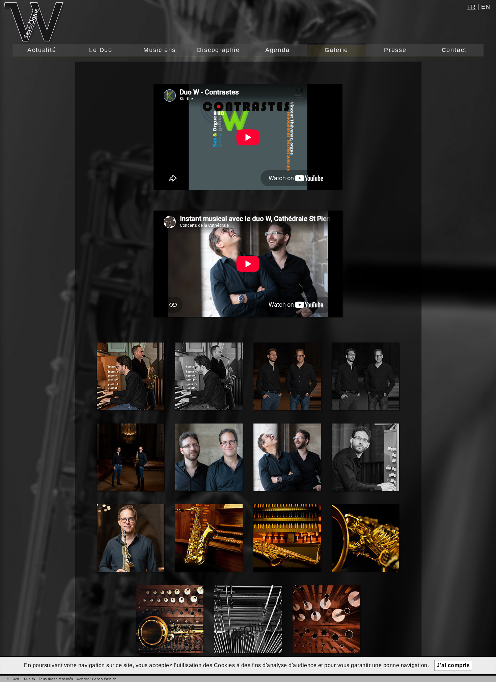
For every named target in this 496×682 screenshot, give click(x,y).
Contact (454, 50)
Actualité (41, 50)
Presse (395, 50)
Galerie (337, 50)
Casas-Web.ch (104, 679)
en (485, 6)
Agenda (277, 50)
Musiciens (159, 50)
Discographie (218, 50)
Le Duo (100, 50)
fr (471, 6)
